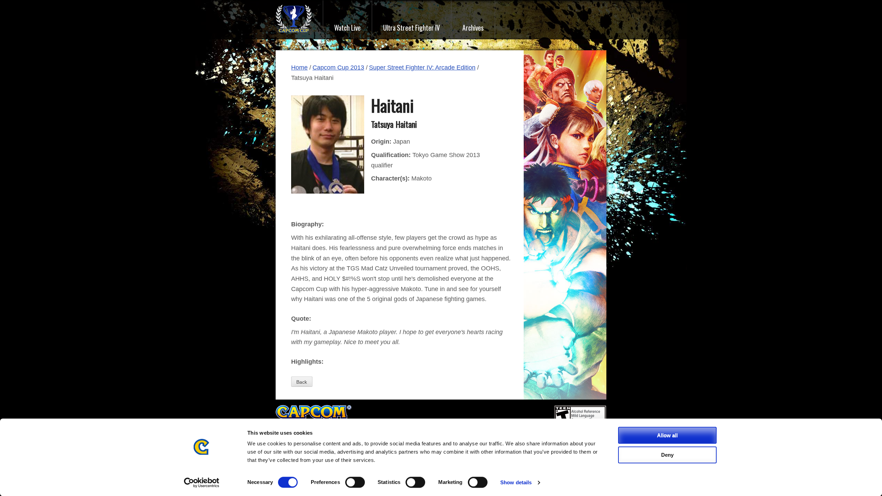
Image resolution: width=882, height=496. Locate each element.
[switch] (355, 482)
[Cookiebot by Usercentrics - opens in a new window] (202, 482)
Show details (516, 482)
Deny (667, 455)
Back (301, 382)
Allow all (667, 435)
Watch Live (347, 28)
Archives (473, 28)
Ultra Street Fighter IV (411, 28)
